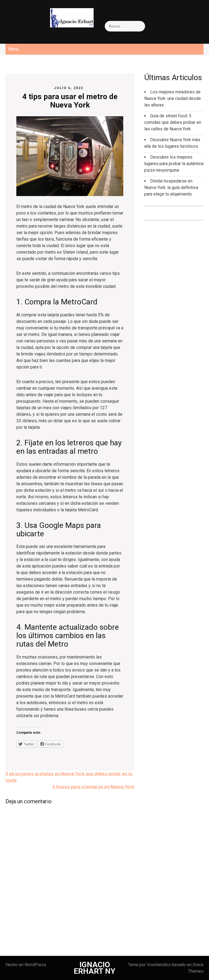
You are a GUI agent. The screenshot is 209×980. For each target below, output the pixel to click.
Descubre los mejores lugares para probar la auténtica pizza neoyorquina (174, 164)
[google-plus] (29, 15)
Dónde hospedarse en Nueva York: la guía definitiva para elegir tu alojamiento (171, 187)
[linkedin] (41, 15)
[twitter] (17, 15)
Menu (13, 49)
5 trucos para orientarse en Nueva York (93, 786)
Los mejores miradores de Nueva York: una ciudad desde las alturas (172, 98)
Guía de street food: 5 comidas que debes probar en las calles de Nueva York (172, 122)
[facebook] (5, 15)
